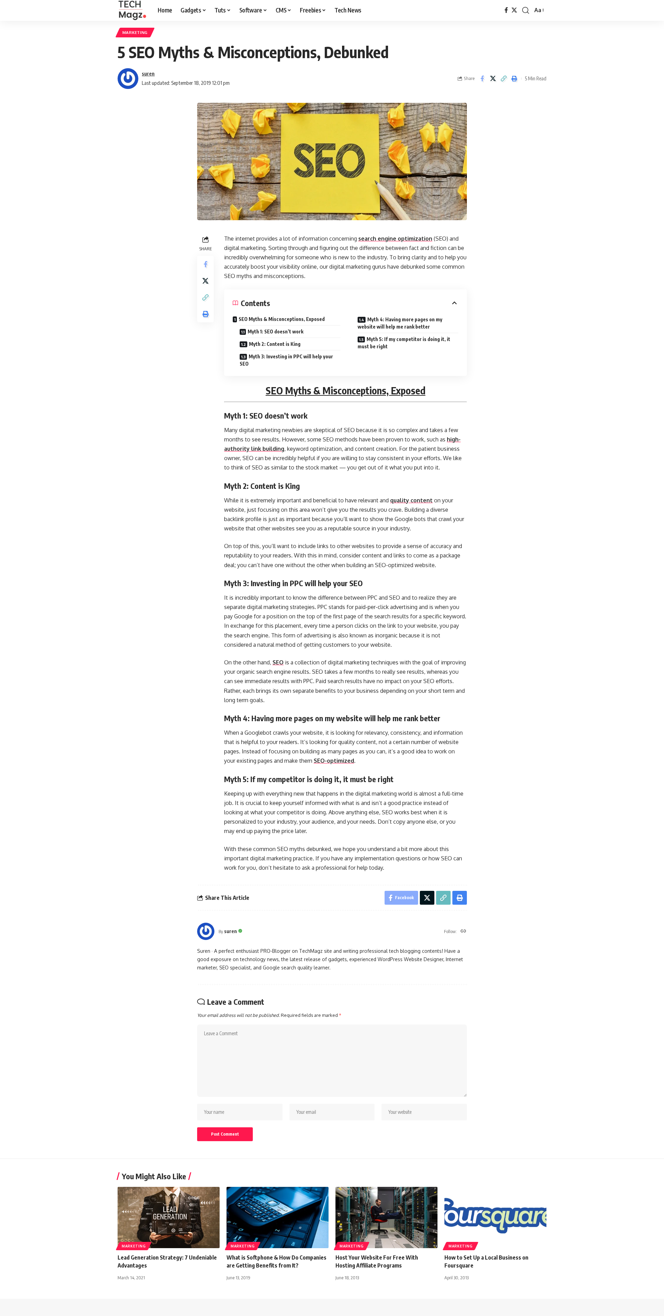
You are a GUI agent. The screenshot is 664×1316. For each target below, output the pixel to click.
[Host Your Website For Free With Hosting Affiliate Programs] (386, 1217)
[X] (514, 10)
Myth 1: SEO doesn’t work (275, 331)
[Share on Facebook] (482, 78)
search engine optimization (395, 238)
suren (148, 73)
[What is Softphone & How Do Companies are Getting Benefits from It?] (278, 1217)
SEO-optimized (334, 760)
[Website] (463, 931)
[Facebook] (506, 10)
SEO (278, 662)
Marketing (135, 32)
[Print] (514, 78)
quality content (411, 500)
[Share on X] (493, 78)
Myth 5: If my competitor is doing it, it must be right (404, 342)
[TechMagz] (132, 10)
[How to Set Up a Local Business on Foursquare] (495, 1217)
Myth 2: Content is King (275, 344)
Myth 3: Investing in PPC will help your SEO (286, 360)
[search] (525, 10)
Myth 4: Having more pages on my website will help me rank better (400, 323)
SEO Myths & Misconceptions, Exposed (282, 319)
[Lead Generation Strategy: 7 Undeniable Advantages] (169, 1217)
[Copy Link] (503, 78)
